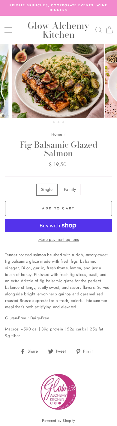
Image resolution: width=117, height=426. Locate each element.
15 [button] (71, 116)
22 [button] (105, 116)
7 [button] (33, 116)
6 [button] (28, 116)
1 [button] (3, 115)
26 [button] (59, 122)
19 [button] (90, 116)
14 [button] (66, 116)
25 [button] (54, 122)
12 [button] (57, 116)
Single (46, 189)
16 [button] (76, 116)
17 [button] (81, 116)
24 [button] (114, 116)
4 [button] (18, 116)
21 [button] (100, 116)
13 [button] (61, 116)
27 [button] (63, 122)
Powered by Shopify (58, 420)
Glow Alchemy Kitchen (58, 30)
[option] (58, 8)
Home (56, 134)
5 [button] (23, 116)
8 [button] (37, 116)
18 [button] (85, 116)
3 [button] (13, 116)
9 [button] (42, 116)
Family (70, 189)
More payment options (58, 239)
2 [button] (9, 116)
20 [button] (95, 116)
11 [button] (52, 116)
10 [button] (47, 116)
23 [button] (109, 116)
